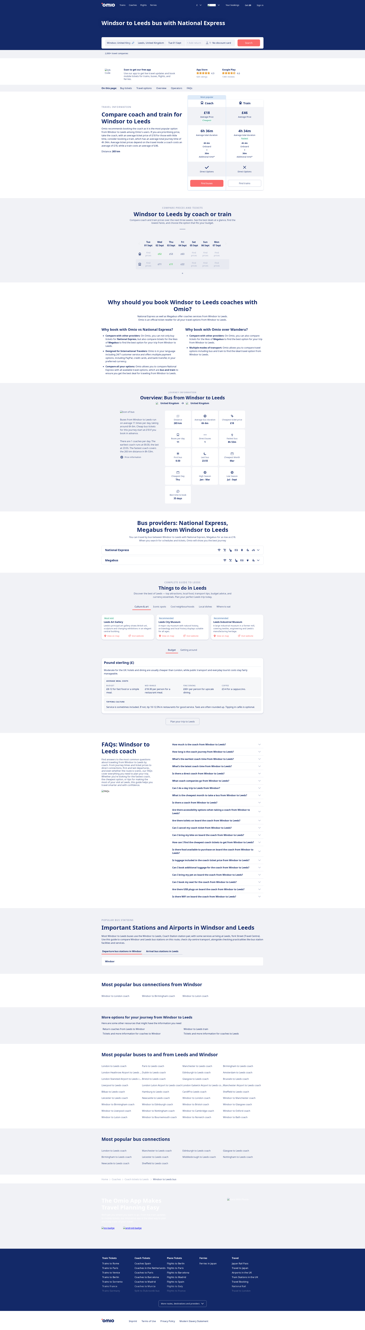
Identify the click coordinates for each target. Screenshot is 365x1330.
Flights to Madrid (176, 1277)
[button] (176, 42)
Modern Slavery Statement (194, 1321)
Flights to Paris (175, 1268)
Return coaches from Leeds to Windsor (124, 1029)
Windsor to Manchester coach (239, 1098)
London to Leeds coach (114, 1066)
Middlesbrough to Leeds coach (199, 1157)
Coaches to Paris (144, 1272)
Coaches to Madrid (145, 1281)
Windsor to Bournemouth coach (159, 1117)
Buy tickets (126, 88)
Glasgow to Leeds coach (195, 1078)
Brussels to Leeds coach (236, 1078)
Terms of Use (149, 1321)
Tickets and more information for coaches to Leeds (211, 1033)
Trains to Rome (110, 1263)
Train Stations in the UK (245, 1277)
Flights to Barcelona (178, 1272)
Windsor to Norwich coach (196, 1117)
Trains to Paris (110, 1268)
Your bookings (232, 5)
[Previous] (139, 243)
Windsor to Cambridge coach (198, 1110)
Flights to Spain (175, 1281)
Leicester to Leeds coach (115, 1098)
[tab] (141, 606)
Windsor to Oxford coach (236, 1110)
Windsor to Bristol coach (195, 1104)
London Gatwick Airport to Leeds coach (203, 1085)
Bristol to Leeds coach (154, 1078)
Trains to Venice (111, 1272)
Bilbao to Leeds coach (113, 1091)
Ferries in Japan (208, 1263)
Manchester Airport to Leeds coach (242, 1085)
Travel (235, 1258)
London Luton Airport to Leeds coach (162, 1085)
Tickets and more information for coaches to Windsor (132, 1033)
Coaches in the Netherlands (150, 1268)
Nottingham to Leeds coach (238, 1157)
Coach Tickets (142, 1258)
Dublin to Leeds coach (154, 1072)
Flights (143, 5)
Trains (122, 5)
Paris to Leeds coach (153, 1066)
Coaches (133, 5)
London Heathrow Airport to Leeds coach (124, 1072)
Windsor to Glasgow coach (237, 1104)
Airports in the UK (242, 1272)
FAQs (189, 88)
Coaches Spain (143, 1263)
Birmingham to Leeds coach (238, 1066)
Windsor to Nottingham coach (158, 1110)
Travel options (144, 88)
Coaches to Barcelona (147, 1277)
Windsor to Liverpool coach (116, 1110)
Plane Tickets (174, 1258)
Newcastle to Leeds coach (156, 1098)
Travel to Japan (240, 1268)
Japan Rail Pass (240, 1263)
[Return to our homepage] (111, 5)
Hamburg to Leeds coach (155, 1091)
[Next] (226, 243)
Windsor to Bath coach (235, 1117)
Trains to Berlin (110, 1277)
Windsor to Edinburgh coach (157, 1104)
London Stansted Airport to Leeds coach (123, 1078)
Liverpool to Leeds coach (115, 1085)
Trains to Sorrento (112, 1281)
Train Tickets (109, 1258)
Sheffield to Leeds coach (236, 1091)
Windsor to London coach (115, 996)
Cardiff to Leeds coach (194, 1091)
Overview (161, 88)
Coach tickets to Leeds (137, 1179)
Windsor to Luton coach (195, 996)
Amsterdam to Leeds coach (237, 1072)
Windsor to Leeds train (196, 1029)
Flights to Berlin (175, 1263)
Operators (176, 88)
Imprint (133, 1321)
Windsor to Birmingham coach (158, 996)
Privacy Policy (167, 1321)
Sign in (260, 5)
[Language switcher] (214, 5)
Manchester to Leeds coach (197, 1066)
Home (105, 1179)
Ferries (153, 5)
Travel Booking (240, 1281)
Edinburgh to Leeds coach (196, 1072)
